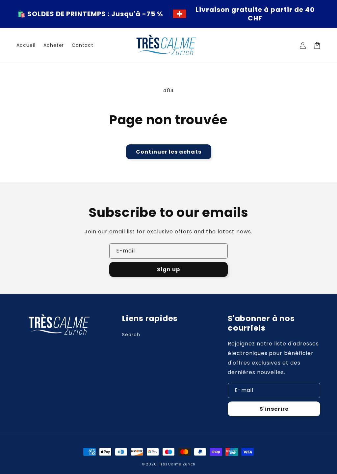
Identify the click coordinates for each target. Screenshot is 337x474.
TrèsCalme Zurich (177, 464)
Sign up (168, 269)
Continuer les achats (168, 152)
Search (131, 334)
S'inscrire (274, 409)
